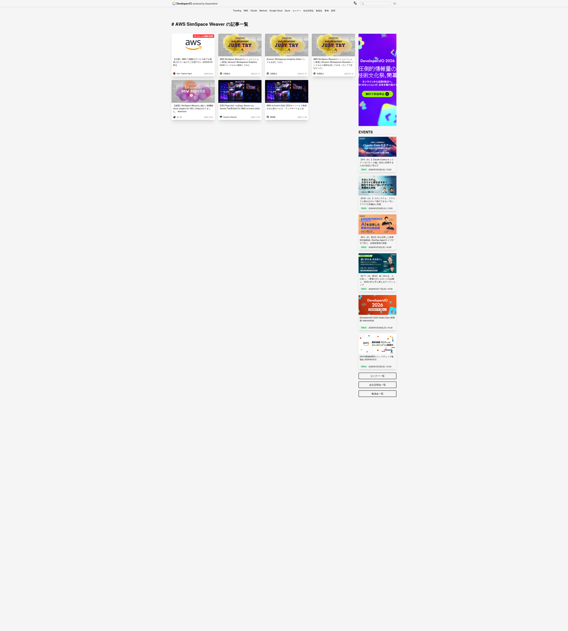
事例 (327, 10)
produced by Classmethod (205, 3)
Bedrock (263, 10)
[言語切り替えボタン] (355, 3)
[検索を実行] (363, 4)
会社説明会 (308, 10)
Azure (287, 10)
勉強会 (319, 10)
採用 (333, 10)
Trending (237, 10)
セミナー (297, 10)
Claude (253, 10)
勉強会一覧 (377, 393)
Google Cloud (276, 10)
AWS (246, 10)
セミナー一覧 (377, 376)
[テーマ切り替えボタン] (394, 3)
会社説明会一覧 (377, 384)
